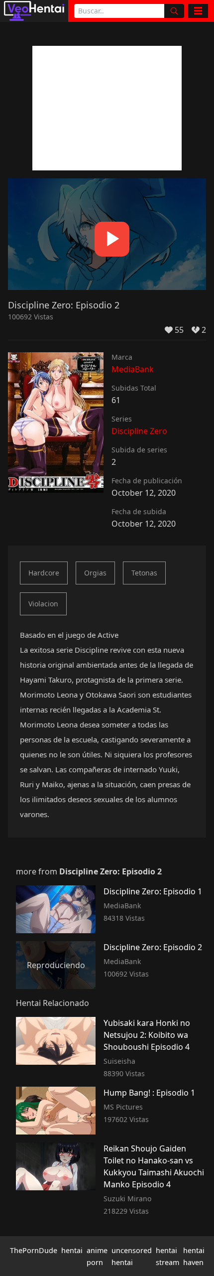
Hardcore (43, 572)
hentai (72, 1250)
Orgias (95, 572)
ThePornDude (33, 1250)
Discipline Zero (139, 430)
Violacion (43, 603)
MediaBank (132, 369)
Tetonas (144, 572)
